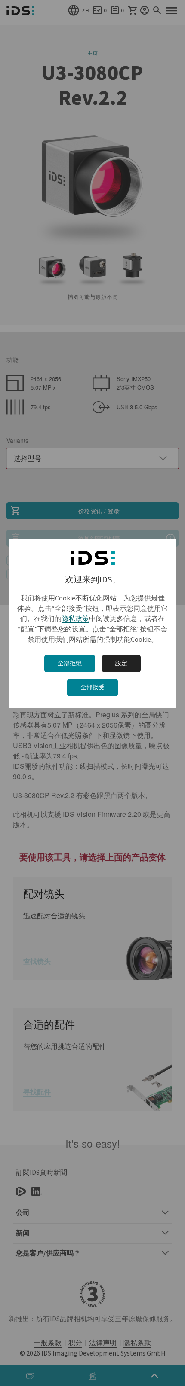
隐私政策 (75, 619)
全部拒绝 (70, 663)
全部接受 (92, 687)
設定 (121, 663)
